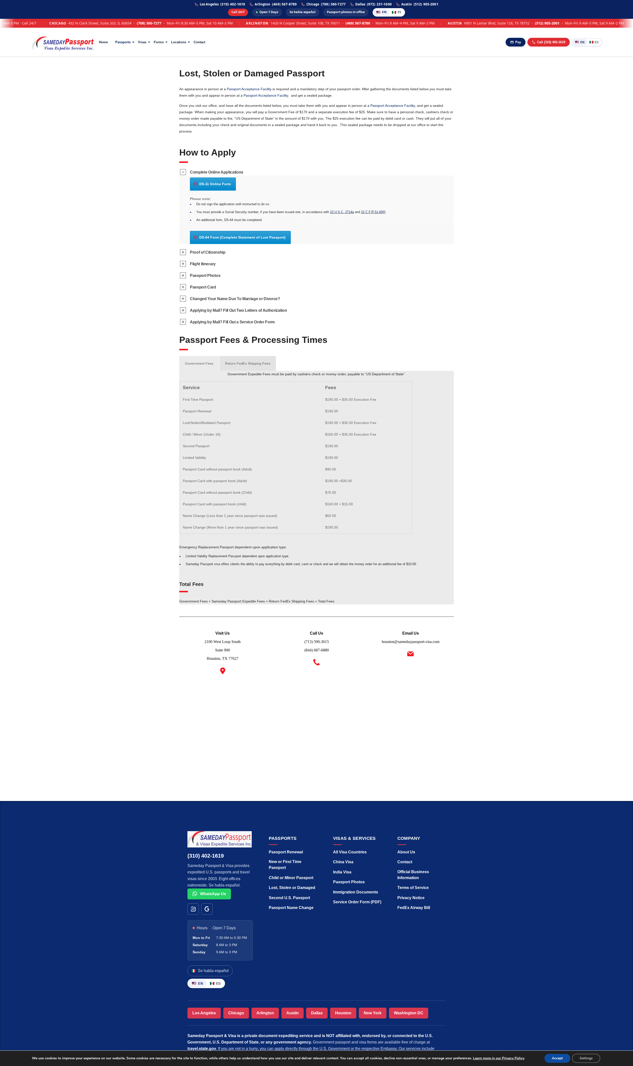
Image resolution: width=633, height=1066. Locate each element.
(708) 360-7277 (333, 4)
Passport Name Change (291, 908)
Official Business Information (413, 875)
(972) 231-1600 (379, 4)
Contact (199, 42)
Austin (292, 1013)
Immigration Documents (355, 892)
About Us (406, 852)
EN (384, 12)
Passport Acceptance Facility (249, 89)
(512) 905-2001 (426, 4)
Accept (557, 1058)
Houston (343, 1013)
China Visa (343, 862)
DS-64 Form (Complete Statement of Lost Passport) (242, 237)
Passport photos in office (346, 12)
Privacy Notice (411, 898)
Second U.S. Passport (289, 898)
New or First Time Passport (285, 865)
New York (373, 1013)
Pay (518, 42)
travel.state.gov (201, 1048)
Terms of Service (413, 888)
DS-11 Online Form (215, 184)
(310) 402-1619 (232, 4)
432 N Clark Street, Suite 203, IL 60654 (76, 23)
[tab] (199, 363)
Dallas (317, 1013)
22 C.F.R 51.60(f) (373, 212)
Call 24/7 (238, 12)
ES (399, 12)
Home (103, 42)
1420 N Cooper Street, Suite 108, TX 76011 (282, 23)
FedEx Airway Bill (413, 908)
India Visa (342, 872)
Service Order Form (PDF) (357, 902)
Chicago (236, 1013)
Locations (178, 42)
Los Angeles (204, 1013)
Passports (123, 42)
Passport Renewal (286, 852)
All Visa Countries (350, 852)
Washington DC (408, 1013)
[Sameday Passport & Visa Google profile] (207, 909)
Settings (586, 1058)
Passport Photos (349, 882)
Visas (142, 42)
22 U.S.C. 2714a (342, 212)
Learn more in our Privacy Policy (498, 1058)
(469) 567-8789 (284, 4)
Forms (159, 42)
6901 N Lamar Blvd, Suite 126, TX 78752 (473, 23)
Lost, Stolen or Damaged (292, 888)
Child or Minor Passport (291, 878)
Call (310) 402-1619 (551, 42)
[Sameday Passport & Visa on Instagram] (193, 909)
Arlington (265, 1013)
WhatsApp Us (212, 894)
